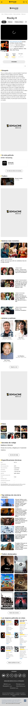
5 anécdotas (16, 469)
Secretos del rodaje (14, 454)
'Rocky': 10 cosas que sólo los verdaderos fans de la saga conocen (13, 261)
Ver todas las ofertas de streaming (14, 170)
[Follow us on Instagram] (16, 675)
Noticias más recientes (10, 241)
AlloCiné (6, 684)
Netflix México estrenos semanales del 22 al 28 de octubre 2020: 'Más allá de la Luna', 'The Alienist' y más (21, 284)
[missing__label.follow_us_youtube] (4, 675)
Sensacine (12, 688)
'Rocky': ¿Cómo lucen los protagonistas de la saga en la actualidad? (21, 271)
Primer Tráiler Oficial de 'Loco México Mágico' (7, 590)
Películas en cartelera (8, 14)
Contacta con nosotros (20, 693)
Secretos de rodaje (8, 443)
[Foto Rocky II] (4, 429)
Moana (21, 633)
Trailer (7, 631)
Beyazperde (6, 686)
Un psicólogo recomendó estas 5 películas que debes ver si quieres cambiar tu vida (21, 536)
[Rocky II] (5, 46)
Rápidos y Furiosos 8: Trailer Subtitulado (7, 571)
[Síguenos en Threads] (24, 675)
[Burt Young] (7, 350)
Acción (17, 43)
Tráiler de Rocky (7, 608)
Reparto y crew (14, 367)
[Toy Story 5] (3, 623)
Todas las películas (16, 14)
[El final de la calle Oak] (16, 649)
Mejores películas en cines (14, 662)
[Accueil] (12, 2)
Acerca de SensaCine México (8, 693)
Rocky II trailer (18, 178)
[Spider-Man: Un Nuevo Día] (16, 623)
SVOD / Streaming (6, 157)
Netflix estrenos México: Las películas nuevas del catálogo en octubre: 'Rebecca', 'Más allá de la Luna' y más (21, 298)
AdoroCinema (19, 686)
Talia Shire (21, 337)
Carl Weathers (21, 356)
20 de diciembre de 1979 (16, 41)
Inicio (2, 14)
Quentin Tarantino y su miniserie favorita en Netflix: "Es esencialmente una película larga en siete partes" (21, 521)
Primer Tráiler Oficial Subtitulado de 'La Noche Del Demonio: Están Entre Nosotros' (21, 608)
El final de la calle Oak (23, 647)
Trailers (4, 176)
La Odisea (8, 633)
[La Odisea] (3, 635)
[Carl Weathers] (21, 348)
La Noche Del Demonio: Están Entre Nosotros (10, 648)
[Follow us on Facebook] (8, 675)
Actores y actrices (8, 318)
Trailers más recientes (14, 612)
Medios (7, 53)
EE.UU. (15, 462)
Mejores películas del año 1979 (15, 484)
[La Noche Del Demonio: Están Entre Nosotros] (3, 649)
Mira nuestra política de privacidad (13, 703)
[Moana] (16, 635)
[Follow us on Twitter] (12, 675)
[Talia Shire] (21, 328)
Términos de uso (5, 694)
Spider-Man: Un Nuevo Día (23, 621)
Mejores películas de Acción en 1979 (14, 485)
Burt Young (16, 50)
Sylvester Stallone (20, 44)
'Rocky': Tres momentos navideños (20, 309)
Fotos (3, 424)
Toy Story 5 (8, 620)
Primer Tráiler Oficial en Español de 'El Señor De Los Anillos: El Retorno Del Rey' (21, 590)
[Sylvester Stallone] (7, 328)
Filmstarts (18, 684)
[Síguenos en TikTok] (20, 675)
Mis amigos (21, 53)
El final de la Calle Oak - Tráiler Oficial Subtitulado (21, 571)
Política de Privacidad (14, 694)
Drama (21, 43)
